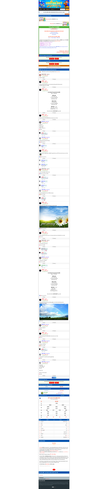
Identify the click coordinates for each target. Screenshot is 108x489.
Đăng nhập (60, 393)
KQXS (44, 9)
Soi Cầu (47, 464)
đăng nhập (57, 71)
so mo (47, 484)
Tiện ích (53, 9)
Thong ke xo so (43, 484)
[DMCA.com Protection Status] (54, 486)
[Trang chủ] (54, 3)
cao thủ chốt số (50, 484)
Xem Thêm (54, 377)
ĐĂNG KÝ (67, 9)
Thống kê (48, 9)
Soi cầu (40, 447)
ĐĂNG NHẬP (62, 9)
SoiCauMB (42, 451)
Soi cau (42, 482)
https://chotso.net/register (54, 450)
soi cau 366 (65, 451)
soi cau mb (44, 483)
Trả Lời (44, 135)
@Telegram (47, 478)
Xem (54, 469)
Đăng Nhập (51, 58)
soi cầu (58, 451)
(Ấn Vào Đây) (53, 454)
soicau (43, 452)
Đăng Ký (56, 58)
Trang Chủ (40, 9)
